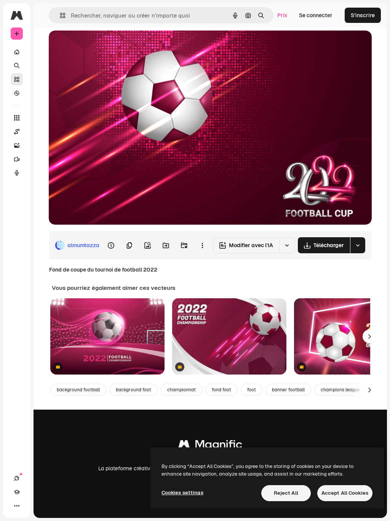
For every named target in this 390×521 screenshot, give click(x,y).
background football (78, 390)
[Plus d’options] (202, 245)
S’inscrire (363, 15)
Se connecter (315, 15)
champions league (340, 390)
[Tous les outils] (17, 118)
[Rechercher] (17, 65)
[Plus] (17, 506)
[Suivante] (369, 336)
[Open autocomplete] (59, 15)
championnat (181, 390)
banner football (288, 390)
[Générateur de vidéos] (17, 159)
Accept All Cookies (344, 493)
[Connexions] (17, 478)
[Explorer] (17, 93)
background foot (133, 390)
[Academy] (17, 492)
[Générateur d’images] (17, 145)
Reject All (286, 493)
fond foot (221, 390)
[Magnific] (210, 446)
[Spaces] (17, 131)
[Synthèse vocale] (17, 173)
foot (251, 390)
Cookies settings (182, 492)
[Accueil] (17, 52)
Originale (99, 44)
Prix (282, 15)
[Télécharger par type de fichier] (357, 245)
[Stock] (17, 79)
